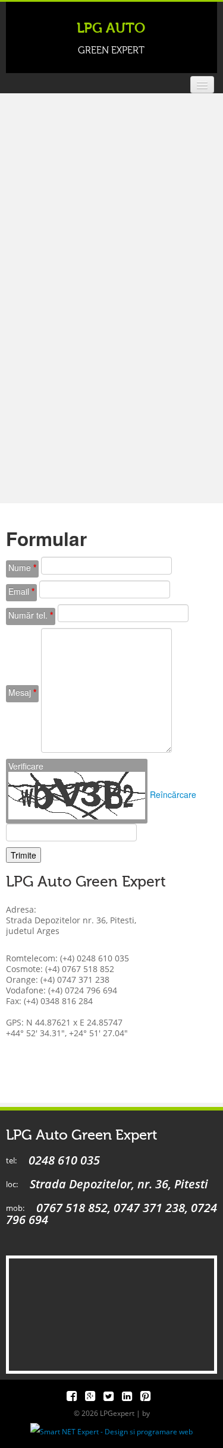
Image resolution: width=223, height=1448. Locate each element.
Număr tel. (30, 615)
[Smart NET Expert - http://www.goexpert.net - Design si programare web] (111, 1431)
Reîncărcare (173, 794)
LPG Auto (111, 38)
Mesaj (22, 692)
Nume (22, 567)
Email (21, 591)
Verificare (25, 766)
